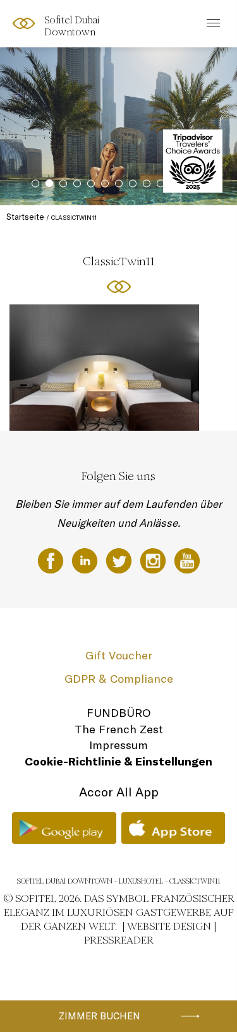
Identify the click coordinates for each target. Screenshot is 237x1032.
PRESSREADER (119, 940)
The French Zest (119, 729)
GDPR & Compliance (118, 678)
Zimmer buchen (99, 1016)
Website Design (169, 926)
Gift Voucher (118, 655)
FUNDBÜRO (118, 712)
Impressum (118, 745)
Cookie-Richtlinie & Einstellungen (118, 761)
